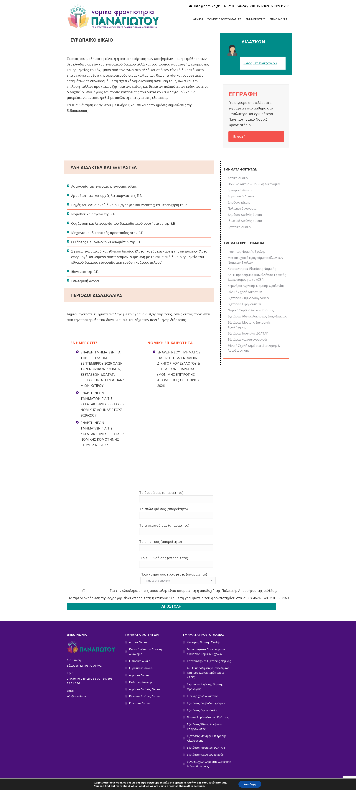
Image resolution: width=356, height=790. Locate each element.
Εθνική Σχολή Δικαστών (245, 292)
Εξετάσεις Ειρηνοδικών (244, 304)
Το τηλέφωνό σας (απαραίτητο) (164, 525)
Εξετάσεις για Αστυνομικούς (248, 339)
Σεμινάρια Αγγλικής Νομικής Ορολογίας (256, 286)
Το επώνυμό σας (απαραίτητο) (163, 509)
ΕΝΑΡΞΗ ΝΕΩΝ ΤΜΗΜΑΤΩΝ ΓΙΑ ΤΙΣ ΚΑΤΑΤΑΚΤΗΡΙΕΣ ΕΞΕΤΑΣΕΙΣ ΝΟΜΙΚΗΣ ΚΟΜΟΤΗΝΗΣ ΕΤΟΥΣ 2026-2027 (102, 433)
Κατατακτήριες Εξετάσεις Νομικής (252, 269)
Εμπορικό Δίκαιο (240, 190)
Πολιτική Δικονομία (242, 208)
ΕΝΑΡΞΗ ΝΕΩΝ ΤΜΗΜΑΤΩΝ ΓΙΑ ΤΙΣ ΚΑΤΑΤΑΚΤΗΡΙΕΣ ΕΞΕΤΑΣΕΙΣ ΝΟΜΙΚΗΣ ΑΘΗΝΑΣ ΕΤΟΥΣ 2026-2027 (102, 404)
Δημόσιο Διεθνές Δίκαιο (245, 215)
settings (199, 785)
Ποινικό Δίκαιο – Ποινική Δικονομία (254, 184)
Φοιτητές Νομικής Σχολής (246, 252)
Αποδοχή (250, 784)
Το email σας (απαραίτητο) (160, 541)
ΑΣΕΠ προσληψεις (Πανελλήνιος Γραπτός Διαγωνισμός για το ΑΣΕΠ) (257, 277)
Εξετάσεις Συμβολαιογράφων (248, 298)
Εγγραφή (239, 137)
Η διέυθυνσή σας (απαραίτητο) (163, 558)
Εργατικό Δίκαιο (239, 227)
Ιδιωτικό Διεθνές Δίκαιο (245, 221)
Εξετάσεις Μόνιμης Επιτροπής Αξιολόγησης (249, 324)
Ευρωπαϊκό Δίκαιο (241, 196)
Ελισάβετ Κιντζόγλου (260, 63)
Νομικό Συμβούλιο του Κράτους (251, 310)
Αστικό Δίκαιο (238, 178)
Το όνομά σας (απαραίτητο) (161, 492)
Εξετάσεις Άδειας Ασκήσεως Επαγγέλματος (257, 316)
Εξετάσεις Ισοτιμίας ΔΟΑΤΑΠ (248, 333)
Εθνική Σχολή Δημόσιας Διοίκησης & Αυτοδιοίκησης (254, 348)
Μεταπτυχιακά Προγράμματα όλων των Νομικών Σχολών (255, 260)
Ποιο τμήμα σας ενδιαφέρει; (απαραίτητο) (173, 574)
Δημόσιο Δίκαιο (239, 202)
